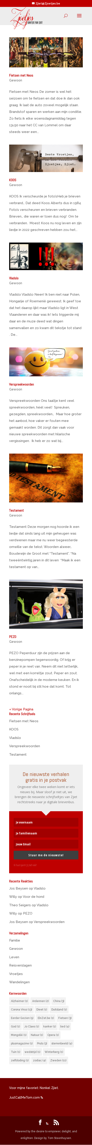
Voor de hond (33, 897)
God (15, 1026)
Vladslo (14, 278)
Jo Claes (31, 1026)
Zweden (58, 1060)
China (58, 1001)
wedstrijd (32, 1052)
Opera (53, 1035)
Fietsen (64, 1018)
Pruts (42, 1043)
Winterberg (54, 1052)
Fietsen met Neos (21, 75)
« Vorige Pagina (21, 709)
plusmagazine (22, 1043)
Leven (14, 957)
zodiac (39, 1060)
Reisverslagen (20, 965)
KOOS (12, 180)
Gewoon (15, 80)
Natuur (37, 1035)
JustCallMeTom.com (24, 1097)
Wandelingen (19, 982)
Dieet (41, 1009)
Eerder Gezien (22, 1018)
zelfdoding (20, 1060)
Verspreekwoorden (21, 384)
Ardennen (40, 1001)
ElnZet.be (46, 1018)
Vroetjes (16, 974)
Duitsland (59, 1009)
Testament (16, 510)
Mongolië (18, 1035)
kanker (49, 1026)
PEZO (12, 636)
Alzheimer (19, 1001)
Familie (14, 940)
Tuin (15, 1052)
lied (64, 1026)
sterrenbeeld (61, 1043)
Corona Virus (21, 1009)
